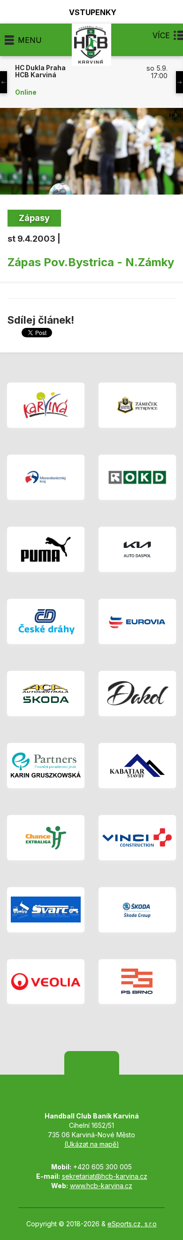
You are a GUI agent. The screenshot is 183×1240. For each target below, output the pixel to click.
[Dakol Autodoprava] (137, 693)
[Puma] (45, 549)
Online (26, 92)
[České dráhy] (45, 621)
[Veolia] (45, 981)
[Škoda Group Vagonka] (137, 909)
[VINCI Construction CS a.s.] (137, 837)
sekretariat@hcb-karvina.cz (104, 1176)
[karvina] (45, 405)
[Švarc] (45, 909)
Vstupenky (92, 12)
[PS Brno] (137, 981)
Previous (3, 82)
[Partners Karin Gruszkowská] (45, 765)
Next (179, 82)
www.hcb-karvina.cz (101, 1186)
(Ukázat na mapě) (91, 1144)
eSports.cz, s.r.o (132, 1224)
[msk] (45, 477)
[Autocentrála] (45, 693)
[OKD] (137, 477)
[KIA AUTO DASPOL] (137, 549)
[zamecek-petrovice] (137, 405)
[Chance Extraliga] (45, 837)
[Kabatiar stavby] (137, 765)
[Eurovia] (137, 621)
